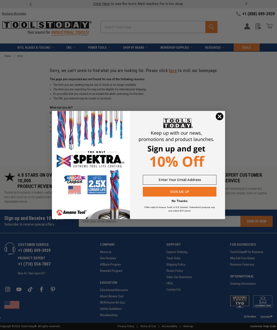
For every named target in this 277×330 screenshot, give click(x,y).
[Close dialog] (219, 116)
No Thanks (180, 201)
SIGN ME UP (179, 191)
